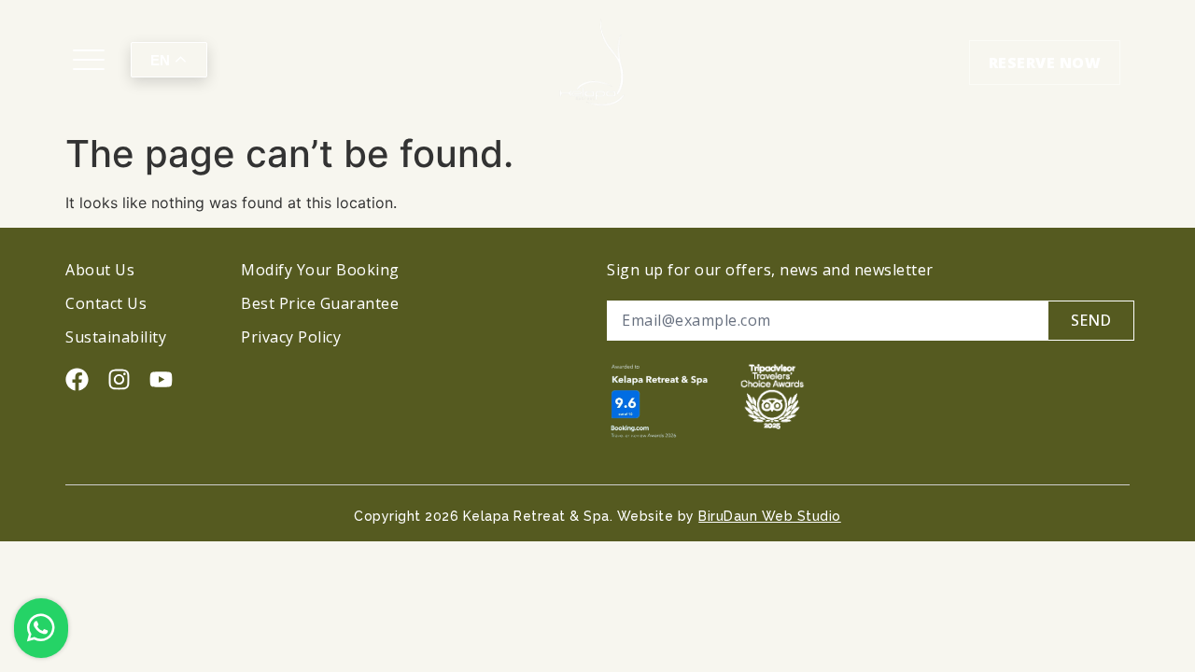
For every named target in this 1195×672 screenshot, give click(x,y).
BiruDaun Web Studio (769, 516)
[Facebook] (77, 379)
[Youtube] (161, 379)
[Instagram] (119, 379)
